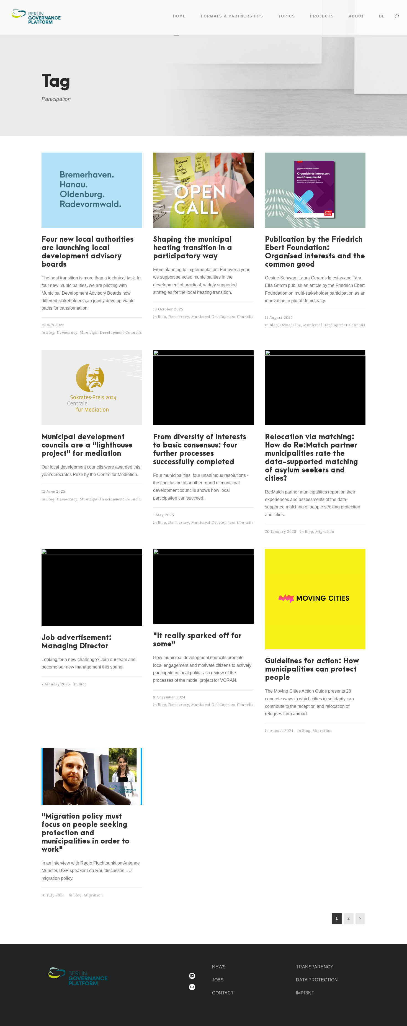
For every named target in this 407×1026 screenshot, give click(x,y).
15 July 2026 (53, 325)
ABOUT (356, 16)
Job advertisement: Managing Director (77, 642)
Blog (50, 332)
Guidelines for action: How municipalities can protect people (312, 669)
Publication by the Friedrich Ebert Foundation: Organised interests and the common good (315, 252)
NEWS (219, 967)
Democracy (67, 332)
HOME (179, 16)
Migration (324, 531)
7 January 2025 (56, 684)
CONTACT (223, 993)
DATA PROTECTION (317, 980)
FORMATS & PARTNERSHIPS (232, 16)
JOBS (218, 980)
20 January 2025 (280, 531)
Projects (322, 16)
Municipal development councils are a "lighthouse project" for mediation (87, 445)
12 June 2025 (53, 491)
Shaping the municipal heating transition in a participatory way (192, 247)
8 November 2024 (169, 697)
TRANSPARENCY (314, 967)
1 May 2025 (163, 515)
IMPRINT (305, 993)
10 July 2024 (53, 895)
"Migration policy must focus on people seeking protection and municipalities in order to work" (85, 833)
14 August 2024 (279, 730)
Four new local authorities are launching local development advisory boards (87, 252)
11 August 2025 (279, 317)
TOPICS (286, 16)
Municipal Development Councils (111, 332)
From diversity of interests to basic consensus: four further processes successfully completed (199, 449)
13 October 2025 (168, 309)
